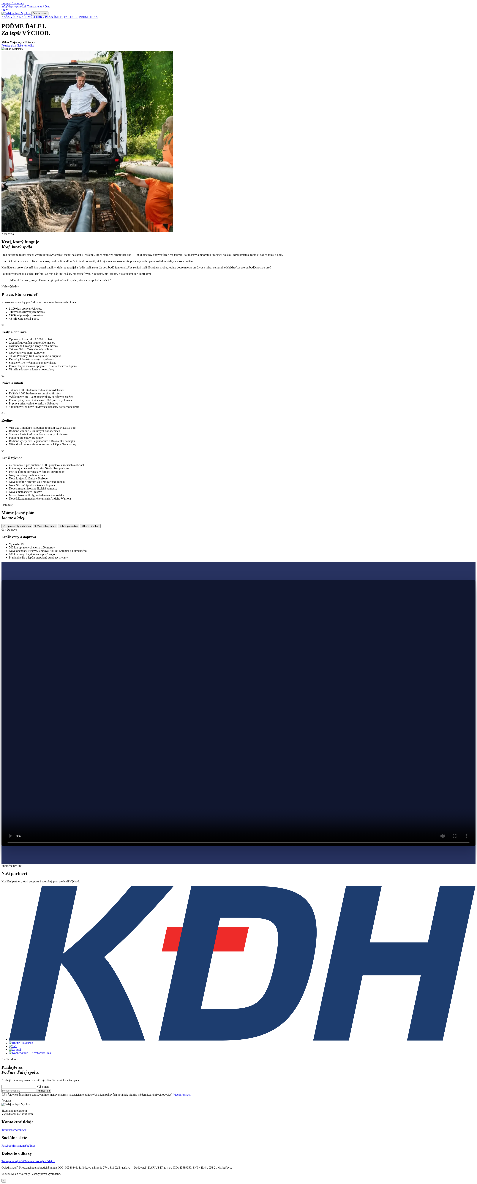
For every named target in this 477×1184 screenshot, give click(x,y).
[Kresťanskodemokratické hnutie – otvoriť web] (242, 1039)
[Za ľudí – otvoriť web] (15, 1049)
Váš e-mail (43, 1086)
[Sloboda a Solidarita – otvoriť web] (13, 1046)
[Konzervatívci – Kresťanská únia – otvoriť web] (30, 1053)
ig (4, 9)
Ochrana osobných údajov (39, 1161)
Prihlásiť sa (43, 1090)
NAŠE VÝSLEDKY (31, 17)
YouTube (30, 1145)
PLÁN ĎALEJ (54, 17)
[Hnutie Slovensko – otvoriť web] (21, 1042)
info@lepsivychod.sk (13, 6)
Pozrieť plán (8, 45)
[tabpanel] (238, 543)
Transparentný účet (38, 6)
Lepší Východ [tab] (90, 526)
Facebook (7, 1145)
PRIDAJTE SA (88, 17)
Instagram (19, 1145)
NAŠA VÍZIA (9, 17)
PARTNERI (71, 17)
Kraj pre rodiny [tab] (69, 526)
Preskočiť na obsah (12, 3)
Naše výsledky (25, 45)
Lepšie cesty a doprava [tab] (17, 526)
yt (7, 9)
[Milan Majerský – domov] (16, 13)
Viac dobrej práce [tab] (45, 526)
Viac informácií (182, 1094)
